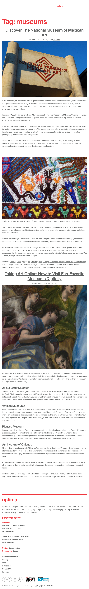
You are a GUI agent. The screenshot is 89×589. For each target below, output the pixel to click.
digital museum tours (73, 473)
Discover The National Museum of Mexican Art (45, 32)
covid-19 (61, 473)
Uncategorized (15, 261)
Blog (4, 562)
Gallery (5, 559)
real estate (38, 476)
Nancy (54, 283)
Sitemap (5, 571)
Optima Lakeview (33, 267)
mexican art (18, 264)
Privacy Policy (31, 586)
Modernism (51, 264)
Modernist (61, 264)
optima (23, 267)
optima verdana (60, 267)
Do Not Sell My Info (48, 586)
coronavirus (53, 473)
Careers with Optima (11, 556)
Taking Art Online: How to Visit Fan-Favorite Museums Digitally (44, 276)
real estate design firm (51, 476)
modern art (42, 264)
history (82, 261)
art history (34, 261)
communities (66, 5)
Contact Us (7, 568)
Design (77, 261)
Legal (39, 586)
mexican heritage (30, 264)
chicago (46, 261)
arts (40, 261)
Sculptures (6, 565)
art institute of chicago (39, 473)
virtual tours (78, 476)
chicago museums (66, 261)
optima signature (47, 267)
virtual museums (66, 476)
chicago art (53, 261)
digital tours (6, 476)
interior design (7, 264)
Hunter (57, 39)
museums (69, 264)
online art (23, 476)
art (29, 261)
